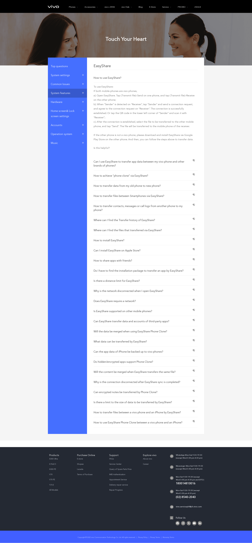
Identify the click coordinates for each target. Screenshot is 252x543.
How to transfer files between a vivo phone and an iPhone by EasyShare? (137, 412)
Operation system (67, 134)
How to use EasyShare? (107, 78)
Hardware (67, 101)
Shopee (80, 464)
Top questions (59, 66)
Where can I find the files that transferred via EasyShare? (128, 230)
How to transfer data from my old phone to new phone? (127, 186)
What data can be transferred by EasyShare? (120, 341)
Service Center (115, 464)
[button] (146, 78)
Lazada (80, 469)
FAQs (111, 459)
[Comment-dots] (172, 456)
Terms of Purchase (85, 474)
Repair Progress (116, 490)
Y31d (51, 485)
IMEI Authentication (117, 474)
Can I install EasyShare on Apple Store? (117, 250)
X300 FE (52, 469)
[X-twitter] (189, 523)
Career (146, 464)
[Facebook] (177, 523)
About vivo (147, 459)
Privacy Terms (155, 537)
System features (67, 93)
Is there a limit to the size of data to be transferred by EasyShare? (133, 402)
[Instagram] (183, 523)
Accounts (67, 125)
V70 (50, 474)
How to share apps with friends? (113, 260)
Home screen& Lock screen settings (67, 113)
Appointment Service (118, 479)
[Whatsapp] (172, 478)
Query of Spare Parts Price (120, 469)
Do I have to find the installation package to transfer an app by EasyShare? (138, 271)
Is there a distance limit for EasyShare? (117, 281)
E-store (80, 459)
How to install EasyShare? (109, 240)
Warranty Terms (168, 537)
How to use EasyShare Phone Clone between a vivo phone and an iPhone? (138, 422)
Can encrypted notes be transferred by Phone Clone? (125, 392)
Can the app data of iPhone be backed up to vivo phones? (128, 352)
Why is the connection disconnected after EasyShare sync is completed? (137, 382)
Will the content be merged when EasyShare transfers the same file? (134, 372)
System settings (67, 75)
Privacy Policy (143, 537)
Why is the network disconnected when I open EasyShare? (128, 291)
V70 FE (52, 479)
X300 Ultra (53, 459)
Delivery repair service (118, 485)
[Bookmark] (171, 517)
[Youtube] (194, 523)
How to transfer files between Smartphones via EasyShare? (129, 196)
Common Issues (67, 84)
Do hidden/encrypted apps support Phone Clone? (123, 362)
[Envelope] (172, 507)
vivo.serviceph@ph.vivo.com (189, 506)
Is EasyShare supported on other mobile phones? (123, 311)
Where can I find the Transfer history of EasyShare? (124, 220)
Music (67, 142)
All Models (53, 490)
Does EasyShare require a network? (115, 301)
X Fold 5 (52, 464)
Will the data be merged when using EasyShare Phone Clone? (130, 331)
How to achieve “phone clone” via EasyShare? (121, 176)
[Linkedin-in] (200, 523)
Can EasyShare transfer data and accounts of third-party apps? (131, 321)
